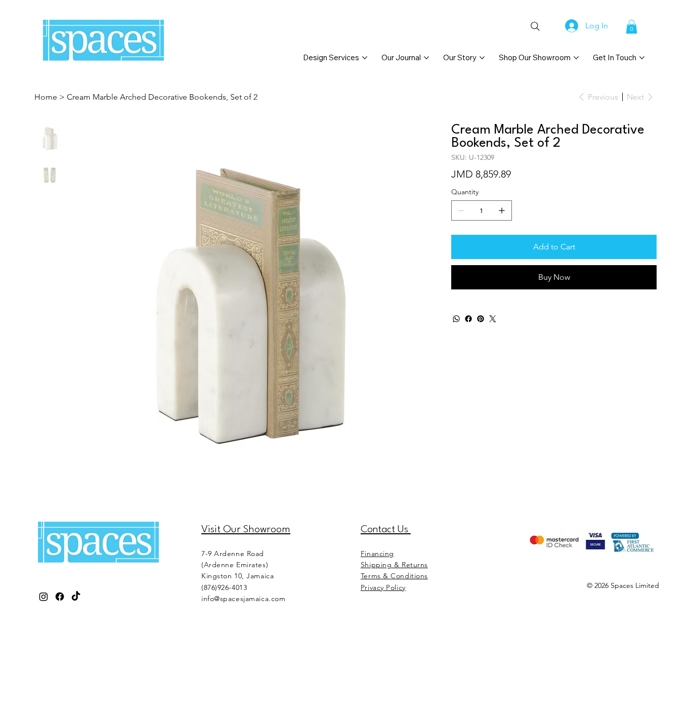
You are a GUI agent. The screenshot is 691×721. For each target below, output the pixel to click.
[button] (631, 26)
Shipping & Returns (394, 564)
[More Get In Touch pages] (641, 57)
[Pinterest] (481, 319)
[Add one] (502, 210)
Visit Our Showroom (245, 530)
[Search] (535, 26)
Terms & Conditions (394, 575)
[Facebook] (468, 319)
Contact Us (386, 530)
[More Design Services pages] (364, 57)
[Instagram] (43, 596)
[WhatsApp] (456, 319)
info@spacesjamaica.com (243, 598)
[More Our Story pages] (482, 57)
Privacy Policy (383, 587)
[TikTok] (75, 596)
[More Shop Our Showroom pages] (576, 57)
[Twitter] (493, 319)
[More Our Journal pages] (426, 57)
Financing (377, 553)
